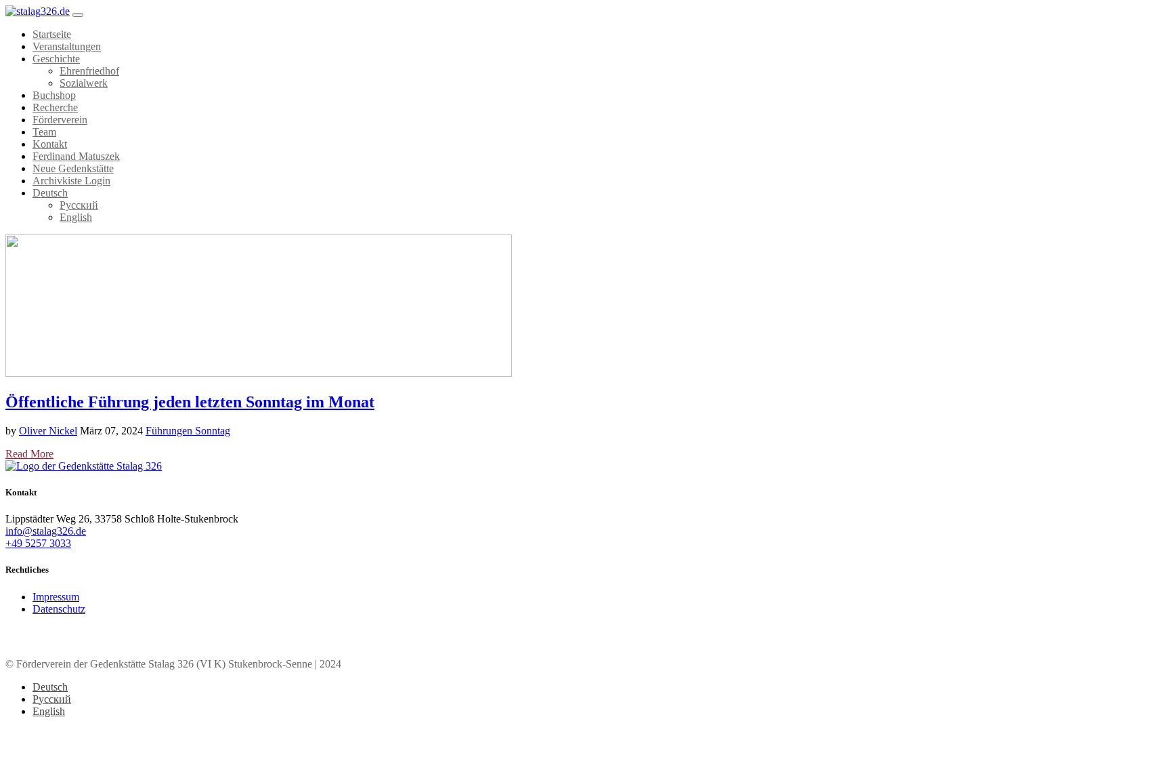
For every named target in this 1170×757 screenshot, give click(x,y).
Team (44, 132)
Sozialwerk (84, 83)
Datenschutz (58, 609)
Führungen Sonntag (188, 430)
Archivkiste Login (71, 180)
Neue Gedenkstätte (73, 168)
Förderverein (59, 119)
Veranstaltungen (66, 46)
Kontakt (49, 144)
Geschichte (56, 58)
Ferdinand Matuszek (76, 156)
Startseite (51, 34)
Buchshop (54, 95)
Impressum (55, 596)
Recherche (55, 107)
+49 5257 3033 (38, 543)
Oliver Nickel (48, 430)
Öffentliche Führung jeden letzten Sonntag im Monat (189, 402)
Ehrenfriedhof (89, 71)
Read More (29, 453)
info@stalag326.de (45, 531)
